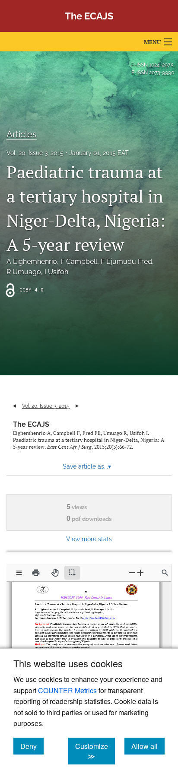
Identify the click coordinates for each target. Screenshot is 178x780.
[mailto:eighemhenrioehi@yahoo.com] (97, 616)
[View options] (19, 572)
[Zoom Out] (132, 572)
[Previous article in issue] (14, 406)
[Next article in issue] (77, 406)
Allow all (148, 746)
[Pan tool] (55, 573)
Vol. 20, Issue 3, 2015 (35, 152)
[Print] (36, 573)
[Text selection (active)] (72, 573)
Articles (21, 134)
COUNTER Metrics (67, 690)
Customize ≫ (95, 751)
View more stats (89, 538)
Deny (32, 746)
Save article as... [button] (87, 466)
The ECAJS (31, 424)
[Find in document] (165, 573)
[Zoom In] (140, 572)
